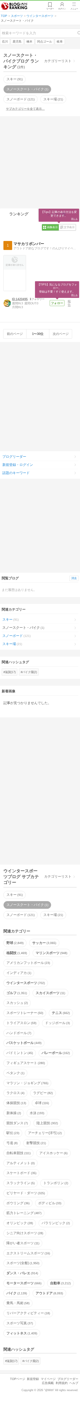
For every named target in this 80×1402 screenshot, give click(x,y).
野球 (14, 943)
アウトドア (49, 1293)
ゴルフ (16, 993)
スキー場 (52, 99)
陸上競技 (46, 1123)
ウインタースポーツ (25, 983)
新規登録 (33, 1379)
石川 (5, 41)
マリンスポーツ (51, 953)
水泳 (36, 1113)
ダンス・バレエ (21, 1273)
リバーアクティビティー (27, 1313)
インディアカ (18, 973)
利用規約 (62, 1383)
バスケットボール (23, 1043)
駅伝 (12, 1133)
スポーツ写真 (19, 1323)
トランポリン (55, 1183)
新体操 (13, 1113)
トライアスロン (20, 1023)
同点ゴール (44, 41)
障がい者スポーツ (22, 1243)
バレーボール (55, 1053)
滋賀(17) (10, 672)
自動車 (60, 1283)
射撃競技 (35, 1143)
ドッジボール (57, 1023)
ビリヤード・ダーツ (25, 1193)
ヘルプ (73, 1383)
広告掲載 (48, 1383)
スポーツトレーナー (24, 1013)
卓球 (41, 1103)
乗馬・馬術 (17, 1303)
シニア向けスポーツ (24, 1233)
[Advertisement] (40, 161)
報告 (69, 303)
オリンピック (19, 1223)
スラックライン (20, 1183)
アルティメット (20, 1163)
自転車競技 (18, 1153)
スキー (14, 79)
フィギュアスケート (25, 1063)
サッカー (43, 943)
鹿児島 (17, 41)
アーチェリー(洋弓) (44, 1133)
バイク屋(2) (29, 672)
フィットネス (21, 1333)
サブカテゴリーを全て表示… (25, 108)
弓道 (11, 1143)
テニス (60, 1013)
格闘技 (16, 953)
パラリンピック (55, 1223)
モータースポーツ (23, 1283)
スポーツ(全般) (22, 1263)
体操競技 (15, 1103)
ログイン (62, 9)
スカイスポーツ (50, 993)
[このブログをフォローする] (57, 303)
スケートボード (20, 1173)
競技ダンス (16, 1123)
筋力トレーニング (23, 1213)
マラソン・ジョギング (26, 1083)
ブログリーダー (14, 456)
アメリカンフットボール (27, 963)
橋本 (29, 41)
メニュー (74, 9)
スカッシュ (16, 1003)
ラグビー (42, 1093)
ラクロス (14, 1093)
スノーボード (20, 99)
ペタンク (14, 1073)
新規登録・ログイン (17, 465)
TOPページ (17, 1379)
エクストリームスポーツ (27, 1253)
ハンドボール (18, 1033)
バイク (16, 1293)
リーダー (50, 9)
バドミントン (19, 1053)
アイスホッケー (53, 1153)
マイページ (48, 1379)
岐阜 (60, 41)
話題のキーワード (16, 473)
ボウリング (17, 1203)
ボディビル (49, 1203)
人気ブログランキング (14, 6)
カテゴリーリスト (57, 61)
